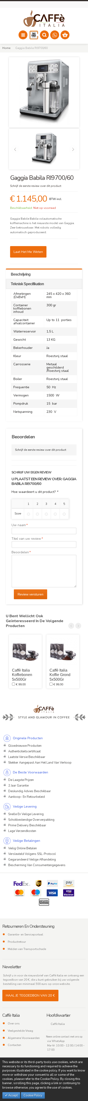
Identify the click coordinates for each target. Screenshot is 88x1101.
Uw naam (18, 525)
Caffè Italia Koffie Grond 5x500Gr (60, 674)
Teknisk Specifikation (27, 284)
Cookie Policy (32, 1095)
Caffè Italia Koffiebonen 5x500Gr (22, 674)
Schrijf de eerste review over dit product (35, 186)
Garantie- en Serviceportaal (25, 934)
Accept (13, 1095)
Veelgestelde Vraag (20, 1031)
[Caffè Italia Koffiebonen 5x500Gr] (25, 651)
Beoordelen (20, 552)
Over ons (14, 1023)
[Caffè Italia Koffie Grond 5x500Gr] (63, 651)
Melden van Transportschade (27, 949)
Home (6, 48)
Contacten (14, 1045)
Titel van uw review (26, 538)
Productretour (17, 942)
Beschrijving (21, 274)
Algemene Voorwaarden (24, 1038)
